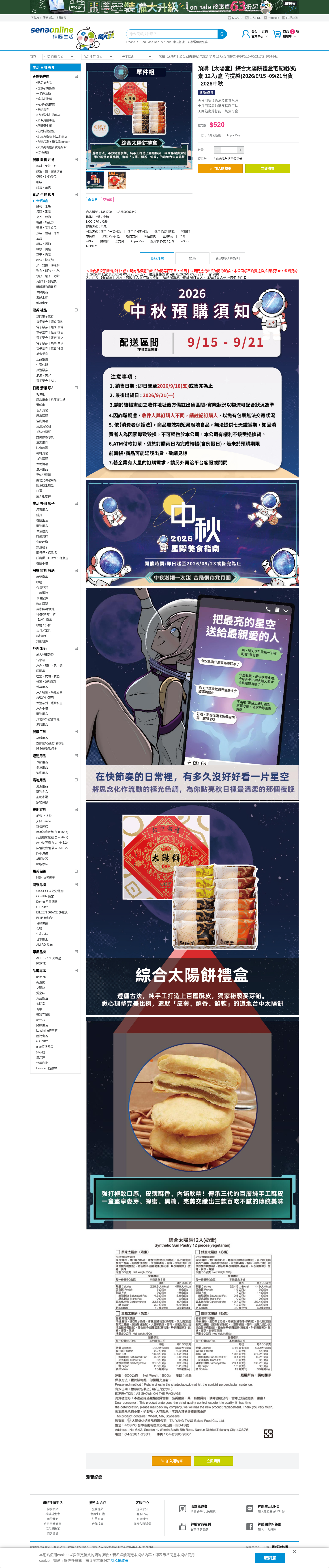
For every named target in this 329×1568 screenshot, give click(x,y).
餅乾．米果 (43, 206)
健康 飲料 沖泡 (44, 160)
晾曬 (39, 582)
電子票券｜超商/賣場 (49, 327)
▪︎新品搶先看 (44, 82)
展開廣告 (289, 3)
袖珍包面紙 (43, 431)
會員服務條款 (52, 1523)
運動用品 (39, 756)
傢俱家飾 (42, 598)
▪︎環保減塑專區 (45, 120)
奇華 (39, 1009)
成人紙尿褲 (43, 496)
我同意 (270, 1558)
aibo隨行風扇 (44, 1046)
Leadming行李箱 (47, 1030)
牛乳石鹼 (42, 934)
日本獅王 (42, 939)
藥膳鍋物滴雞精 (46, 286)
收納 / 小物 (43, 625)
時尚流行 (42, 536)
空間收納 (42, 542)
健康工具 (39, 732)
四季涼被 (42, 853)
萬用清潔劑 (43, 426)
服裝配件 (42, 636)
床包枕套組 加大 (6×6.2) (52, 842)
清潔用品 (42, 786)
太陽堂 (40, 1003)
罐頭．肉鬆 (43, 249)
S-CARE (236, 17)
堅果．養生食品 (46, 227)
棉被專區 (42, 864)
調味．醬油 (43, 243)
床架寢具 (42, 576)
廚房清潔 (42, 415)
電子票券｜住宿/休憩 (49, 332)
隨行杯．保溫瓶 (46, 552)
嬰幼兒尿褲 (43, 474)
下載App (36, 17)
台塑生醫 (42, 923)
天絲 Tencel (43, 821)
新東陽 (40, 982)
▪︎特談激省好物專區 (48, 115)
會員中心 (257, 36)
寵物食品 (42, 791)
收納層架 (42, 603)
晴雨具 (40, 670)
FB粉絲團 (292, 17)
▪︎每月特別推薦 (45, 104)
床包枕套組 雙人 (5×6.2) (52, 848)
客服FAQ (142, 1514)
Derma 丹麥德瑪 (46, 901)
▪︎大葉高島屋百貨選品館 (51, 147)
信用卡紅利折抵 (211, 135)
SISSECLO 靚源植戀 (50, 891)
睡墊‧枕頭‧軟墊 (48, 676)
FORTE (41, 963)
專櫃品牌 (39, 952)
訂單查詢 (97, 1519)
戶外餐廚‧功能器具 (49, 692)
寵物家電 (42, 797)
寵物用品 (42, 525)
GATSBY (42, 907)
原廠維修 (142, 1519)
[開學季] (164, 7)
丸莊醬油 (42, 998)
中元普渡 (179, 42)
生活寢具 (42, 531)
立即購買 (267, 168)
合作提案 (97, 1523)
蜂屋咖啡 (42, 1063)
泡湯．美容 (43, 375)
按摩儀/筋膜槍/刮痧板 (50, 743)
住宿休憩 (42, 364)
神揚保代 (61, 17)
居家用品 (42, 509)
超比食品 (42, 1036)
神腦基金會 (52, 1514)
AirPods (166, 42)
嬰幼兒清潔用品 (46, 480)
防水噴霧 (42, 448)
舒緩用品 (42, 738)
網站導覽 (52, 1533)
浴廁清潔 (42, 421)
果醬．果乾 (43, 211)
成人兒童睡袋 (45, 654)
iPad (143, 42)
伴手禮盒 (128, 56)
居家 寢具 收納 (44, 570)
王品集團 (42, 359)
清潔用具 (42, 442)
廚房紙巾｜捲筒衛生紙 (50, 399)
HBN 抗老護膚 (45, 877)
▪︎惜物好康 (42, 152)
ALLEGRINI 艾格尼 (48, 958)
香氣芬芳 (42, 587)
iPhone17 (132, 42)
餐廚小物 (42, 563)
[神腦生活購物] (72, 35)
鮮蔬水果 (42, 303)
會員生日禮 (97, 1514)
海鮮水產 (42, 297)
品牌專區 (39, 971)
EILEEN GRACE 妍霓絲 (52, 912)
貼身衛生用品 (45, 485)
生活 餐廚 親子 (44, 503)
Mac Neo (153, 42)
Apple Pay (233, 135)
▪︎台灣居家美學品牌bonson (53, 141)
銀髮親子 (42, 547)
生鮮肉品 (42, 292)
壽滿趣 (40, 1057)
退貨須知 (142, 1509)
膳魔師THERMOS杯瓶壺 (52, 558)
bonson (41, 977)
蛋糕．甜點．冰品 (48, 233)
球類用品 (42, 762)
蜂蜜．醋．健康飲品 (49, 171)
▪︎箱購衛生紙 (44, 125)
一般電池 (42, 593)
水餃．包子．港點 (48, 276)
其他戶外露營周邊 (48, 719)
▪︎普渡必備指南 (45, 88)
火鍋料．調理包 (46, 281)
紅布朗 (40, 1052)
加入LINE (255, 17)
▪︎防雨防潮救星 (45, 131)
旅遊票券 (42, 370)
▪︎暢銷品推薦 (44, 98)
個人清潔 (42, 410)
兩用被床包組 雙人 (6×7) (52, 837)
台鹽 (39, 928)
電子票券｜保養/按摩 (49, 348)
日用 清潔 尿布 (44, 388)
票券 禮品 (40, 310)
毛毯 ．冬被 (44, 815)
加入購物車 (222, 168)
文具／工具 (43, 630)
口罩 (39, 491)
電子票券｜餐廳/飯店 (49, 337)
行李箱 (40, 660)
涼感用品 (42, 724)
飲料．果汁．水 (46, 166)
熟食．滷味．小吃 (48, 270)
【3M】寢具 (44, 619)
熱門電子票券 (45, 316)
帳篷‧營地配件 (46, 681)
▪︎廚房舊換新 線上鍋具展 (51, 136)
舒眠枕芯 (42, 858)
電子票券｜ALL (46, 380)
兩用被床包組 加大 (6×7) (52, 832)
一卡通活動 (43, 93)
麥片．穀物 (43, 217)
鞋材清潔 (42, 453)
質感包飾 (42, 641)
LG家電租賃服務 (197, 42)
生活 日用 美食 (54, 56)
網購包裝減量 (142, 1523)
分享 (94, 199)
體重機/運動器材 (47, 748)
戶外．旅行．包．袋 (49, 665)
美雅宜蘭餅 (43, 1014)
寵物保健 (42, 802)
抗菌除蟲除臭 (45, 437)
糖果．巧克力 (45, 222)
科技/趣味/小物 (46, 614)
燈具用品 (42, 687)
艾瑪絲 (40, 987)
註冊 (265, 31)
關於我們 (52, 1519)
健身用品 (42, 767)
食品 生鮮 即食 (93, 56)
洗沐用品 (42, 469)
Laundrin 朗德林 (46, 1068)
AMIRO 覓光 (44, 944)
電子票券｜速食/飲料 (49, 321)
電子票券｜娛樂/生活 (49, 343)
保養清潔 (42, 464)
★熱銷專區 (41, 76)
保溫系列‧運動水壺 (49, 703)
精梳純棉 (42, 826)
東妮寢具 (39, 809)
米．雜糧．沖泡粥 (48, 265)
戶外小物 (42, 708)
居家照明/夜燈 (45, 609)
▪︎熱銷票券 (42, 109)
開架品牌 (39, 885)
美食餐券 (42, 354)
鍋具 (39, 515)
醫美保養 (39, 871)
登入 (254, 31)
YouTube (273, 17)
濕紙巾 (40, 405)
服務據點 (48, 17)
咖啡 (39, 182)
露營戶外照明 (45, 697)
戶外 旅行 (40, 648)
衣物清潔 (42, 458)
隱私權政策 (52, 1528)
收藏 (109, 199)
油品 (39, 238)
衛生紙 (40, 394)
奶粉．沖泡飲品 (46, 176)
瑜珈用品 (42, 772)
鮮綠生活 (42, 1025)
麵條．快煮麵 (45, 260)
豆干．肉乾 (43, 254)
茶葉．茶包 (43, 187)
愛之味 (40, 993)
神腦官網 (52, 1509)
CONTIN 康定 (45, 896)
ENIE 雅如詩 (44, 917)
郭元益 (40, 1020)
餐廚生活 (42, 520)
